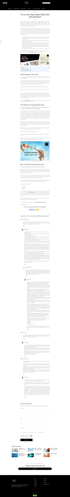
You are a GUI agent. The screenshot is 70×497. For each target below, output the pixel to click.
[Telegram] (33, 209)
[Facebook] (30, 209)
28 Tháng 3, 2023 (29, 280)
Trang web (22, 427)
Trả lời (25, 356)
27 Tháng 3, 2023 (28, 268)
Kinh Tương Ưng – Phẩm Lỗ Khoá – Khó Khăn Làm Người (22, 454)
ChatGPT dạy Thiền (53, 453)
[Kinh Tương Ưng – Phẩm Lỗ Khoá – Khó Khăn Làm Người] (15, 455)
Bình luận (22, 408)
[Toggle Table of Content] (48, 67)
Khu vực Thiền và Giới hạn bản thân (26, 70)
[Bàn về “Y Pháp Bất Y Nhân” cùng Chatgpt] (47, 450)
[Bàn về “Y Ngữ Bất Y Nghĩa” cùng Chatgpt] (31, 450)
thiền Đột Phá (27, 100)
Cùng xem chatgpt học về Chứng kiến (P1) (38, 454)
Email (21, 422)
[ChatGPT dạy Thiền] (47, 455)
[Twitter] (31, 209)
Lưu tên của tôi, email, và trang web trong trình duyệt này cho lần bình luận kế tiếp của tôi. (33, 432)
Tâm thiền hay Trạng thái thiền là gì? (26, 69)
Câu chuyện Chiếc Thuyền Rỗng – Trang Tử (22, 449)
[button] (1, 41)
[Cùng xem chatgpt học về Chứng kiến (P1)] (31, 455)
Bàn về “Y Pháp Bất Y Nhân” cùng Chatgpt (54, 449)
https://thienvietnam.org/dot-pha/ (40, 202)
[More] (38, 209)
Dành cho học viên (46, 2)
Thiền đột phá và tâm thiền (25, 68)
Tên (21, 417)
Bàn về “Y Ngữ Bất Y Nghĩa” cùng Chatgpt (38, 449)
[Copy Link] (36, 209)
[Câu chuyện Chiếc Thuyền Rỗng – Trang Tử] (15, 450)
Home (35, 478)
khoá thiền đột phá (33, 52)
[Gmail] (34, 209)
